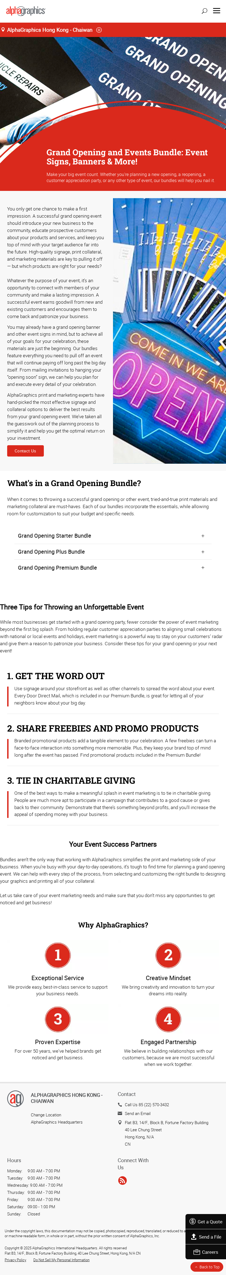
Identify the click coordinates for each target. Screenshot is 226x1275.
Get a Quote (210, 1221)
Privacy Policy (15, 1259)
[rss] (122, 1181)
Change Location (46, 1114)
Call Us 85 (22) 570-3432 (147, 1104)
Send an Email (137, 1113)
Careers (210, 1252)
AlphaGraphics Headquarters (57, 1122)
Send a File (210, 1237)
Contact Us (25, 451)
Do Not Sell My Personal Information (61, 1259)
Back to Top (210, 1266)
